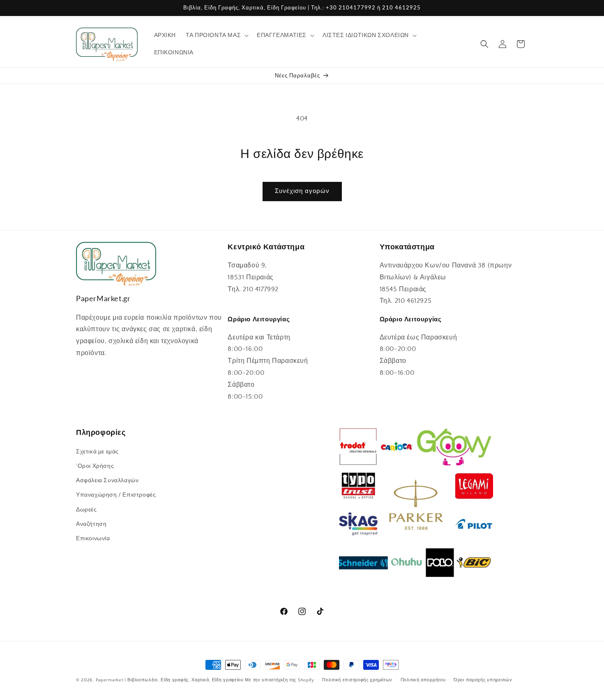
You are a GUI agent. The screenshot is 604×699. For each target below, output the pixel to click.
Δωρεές (86, 509)
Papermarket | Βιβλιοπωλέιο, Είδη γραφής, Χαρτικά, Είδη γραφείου (170, 680)
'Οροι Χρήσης (95, 465)
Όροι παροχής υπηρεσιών (483, 679)
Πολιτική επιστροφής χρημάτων (357, 679)
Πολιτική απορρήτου (423, 679)
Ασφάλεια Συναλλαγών (107, 480)
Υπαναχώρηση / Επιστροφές (116, 495)
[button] (216, 35)
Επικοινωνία (93, 538)
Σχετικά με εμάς (97, 451)
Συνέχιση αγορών (302, 191)
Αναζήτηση (91, 523)
